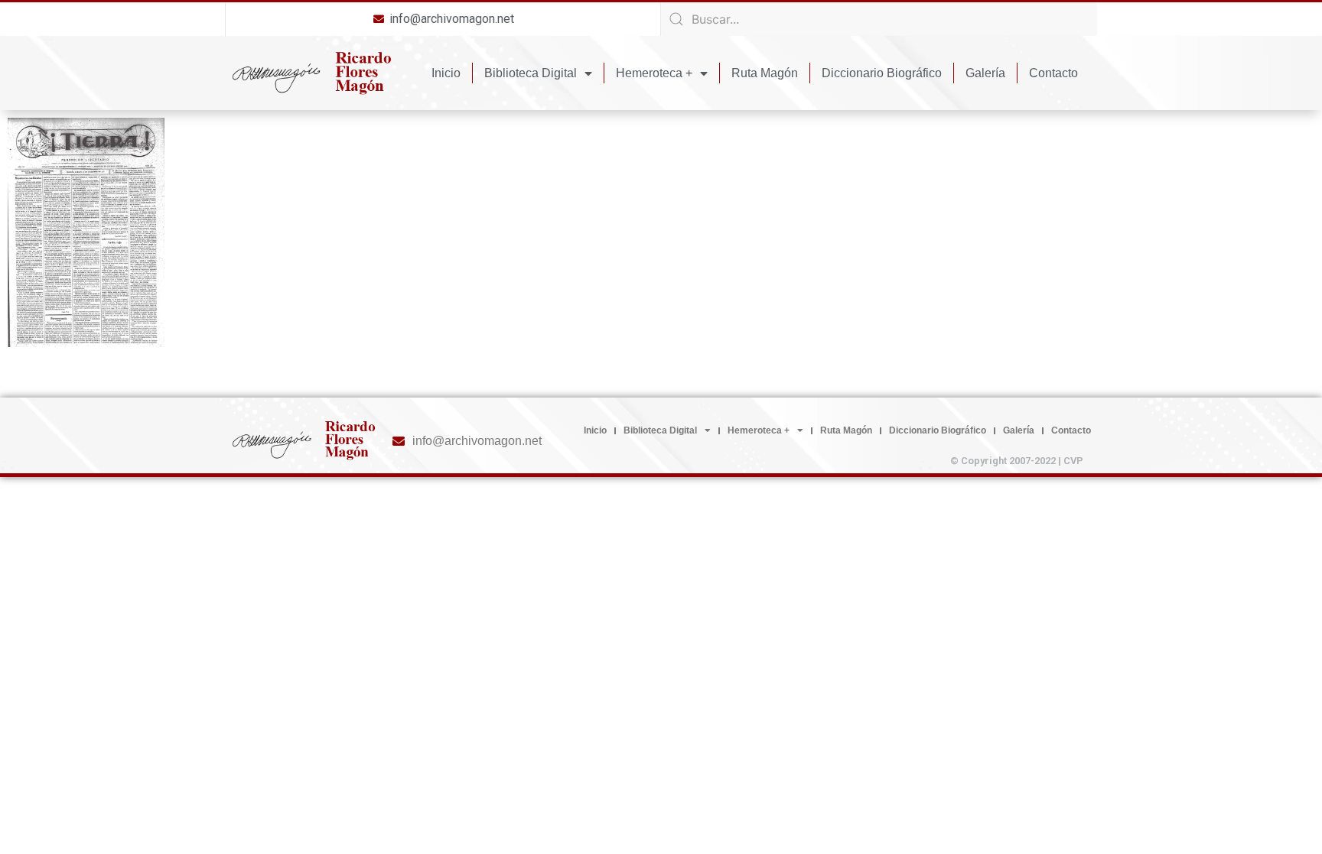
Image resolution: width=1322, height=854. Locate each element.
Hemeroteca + (654, 73)
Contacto (1053, 73)
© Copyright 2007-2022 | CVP (1016, 460)
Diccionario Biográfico (882, 73)
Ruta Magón (764, 73)
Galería (985, 73)
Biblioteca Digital (530, 73)
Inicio (446, 73)
